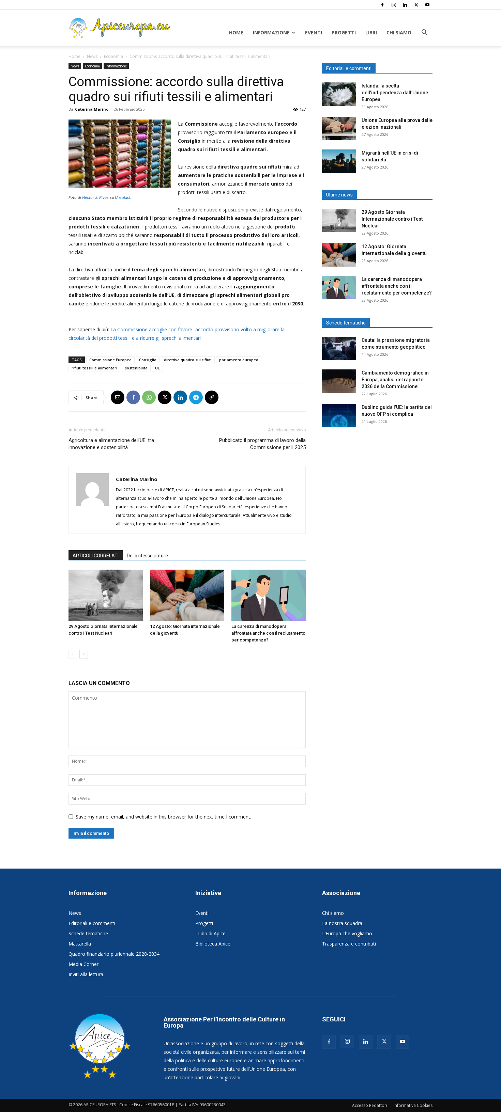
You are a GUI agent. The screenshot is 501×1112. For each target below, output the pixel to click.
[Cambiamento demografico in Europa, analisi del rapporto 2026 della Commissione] (339, 381)
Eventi (313, 32)
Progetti (344, 32)
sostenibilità (136, 367)
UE (157, 367)
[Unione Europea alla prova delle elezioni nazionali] (339, 128)
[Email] (117, 397)
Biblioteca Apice (212, 943)
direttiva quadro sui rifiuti (188, 359)
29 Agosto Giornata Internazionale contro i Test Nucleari (392, 218)
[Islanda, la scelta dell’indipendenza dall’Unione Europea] (339, 94)
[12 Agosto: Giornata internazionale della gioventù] (187, 595)
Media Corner (83, 964)
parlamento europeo (238, 359)
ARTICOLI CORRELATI (96, 555)
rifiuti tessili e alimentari (94, 367)
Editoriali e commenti (92, 923)
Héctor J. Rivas (95, 197)
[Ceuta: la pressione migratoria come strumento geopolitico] (339, 348)
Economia (113, 56)
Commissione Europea (110, 359)
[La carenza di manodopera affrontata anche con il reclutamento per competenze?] (268, 595)
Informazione (271, 32)
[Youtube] (427, 5)
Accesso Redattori (369, 1105)
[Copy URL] (211, 397)
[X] (416, 5)
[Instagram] (394, 5)
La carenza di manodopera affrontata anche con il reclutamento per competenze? (268, 633)
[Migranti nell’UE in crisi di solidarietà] (339, 161)
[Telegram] (196, 397)
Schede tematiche (88, 933)
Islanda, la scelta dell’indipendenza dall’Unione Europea (395, 92)
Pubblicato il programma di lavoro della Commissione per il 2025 (262, 443)
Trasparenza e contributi (349, 943)
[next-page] (83, 654)
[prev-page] (73, 654)
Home (236, 32)
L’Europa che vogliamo (347, 933)
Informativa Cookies (413, 1105)
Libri (371, 32)
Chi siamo (398, 32)
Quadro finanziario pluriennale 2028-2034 (114, 954)
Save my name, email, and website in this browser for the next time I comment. (163, 816)
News (92, 56)
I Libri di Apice (210, 933)
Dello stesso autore (147, 555)
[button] (424, 33)
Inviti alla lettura (86, 974)
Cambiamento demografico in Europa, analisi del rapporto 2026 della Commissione (395, 379)
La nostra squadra (342, 923)
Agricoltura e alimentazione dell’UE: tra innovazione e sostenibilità (111, 443)
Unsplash (123, 197)
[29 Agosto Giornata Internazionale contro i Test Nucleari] (106, 595)
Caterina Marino (91, 109)
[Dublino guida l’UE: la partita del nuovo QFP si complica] (339, 415)
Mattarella (80, 943)
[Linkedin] (405, 5)
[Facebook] (382, 5)
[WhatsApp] (149, 397)
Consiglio (147, 359)
